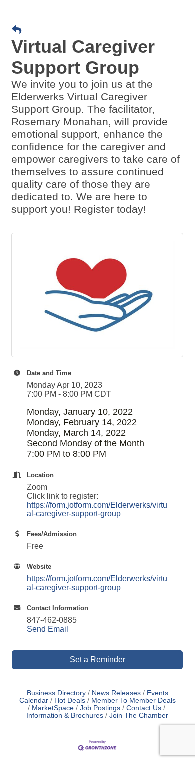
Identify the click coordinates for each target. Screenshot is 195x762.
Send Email (47, 629)
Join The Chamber (139, 715)
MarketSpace (53, 708)
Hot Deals (70, 700)
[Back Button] (17, 30)
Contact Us (144, 708)
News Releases (116, 693)
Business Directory (56, 693)
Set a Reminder (98, 659)
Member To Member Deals (134, 700)
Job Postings (100, 708)
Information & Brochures (65, 715)
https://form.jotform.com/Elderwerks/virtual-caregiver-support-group (97, 509)
